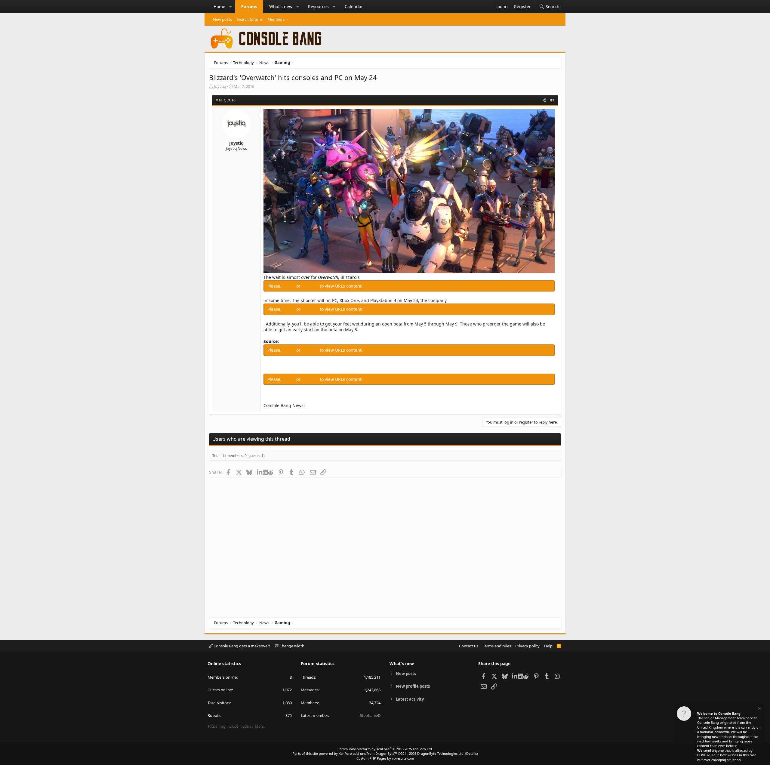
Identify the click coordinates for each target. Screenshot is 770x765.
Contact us (468, 646)
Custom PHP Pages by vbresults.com (385, 758)
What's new (280, 6)
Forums (249, 6)
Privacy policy (527, 646)
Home (219, 6)
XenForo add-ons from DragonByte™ (368, 753)
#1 (552, 100)
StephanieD (370, 715)
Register (311, 286)
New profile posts (413, 686)
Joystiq (220, 86)
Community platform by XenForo (385, 749)
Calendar (354, 6)
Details (471, 753)
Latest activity (410, 699)
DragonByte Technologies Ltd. (440, 753)
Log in (289, 286)
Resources (318, 6)
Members (276, 19)
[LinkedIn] (259, 472)
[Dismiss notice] (758, 709)
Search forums (250, 19)
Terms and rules (497, 646)
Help (548, 646)
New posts (222, 19)
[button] (230, 6)
